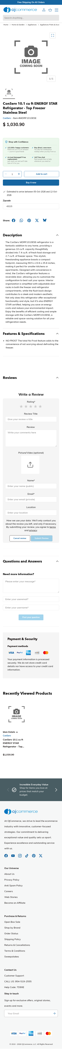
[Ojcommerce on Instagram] (20, 854)
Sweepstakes (11, 956)
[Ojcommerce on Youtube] (13, 854)
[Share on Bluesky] (45, 220)
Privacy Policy (11, 879)
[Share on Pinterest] (29, 220)
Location (31, 507)
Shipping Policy (12, 939)
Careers (8, 891)
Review (31, 427)
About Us (9, 873)
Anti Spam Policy (13, 885)
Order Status (11, 933)
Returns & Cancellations (17, 945)
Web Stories (11, 897)
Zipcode (7, 200)
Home (5, 25)
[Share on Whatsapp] (21, 220)
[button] (21, 406)
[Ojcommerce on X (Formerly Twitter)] (40, 854)
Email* (31, 493)
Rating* (31, 401)
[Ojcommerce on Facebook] (6, 854)
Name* (31, 480)
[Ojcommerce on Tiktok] (27, 854)
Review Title (30, 413)
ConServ (7, 118)
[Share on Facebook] (13, 220)
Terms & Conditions (14, 950)
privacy (33, 530)
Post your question (31, 617)
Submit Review (42, 538)
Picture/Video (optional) (31, 452)
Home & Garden (18, 25)
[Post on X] (37, 220)
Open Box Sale (12, 921)
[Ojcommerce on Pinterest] (34, 854)
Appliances (32, 25)
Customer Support (14, 975)
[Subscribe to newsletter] (54, 1013)
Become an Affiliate (14, 902)
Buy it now (31, 182)
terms (53, 526)
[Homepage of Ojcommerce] (20, 9)
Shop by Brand (12, 927)
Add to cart (41, 174)
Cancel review (19, 538)
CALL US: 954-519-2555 (18, 981)
